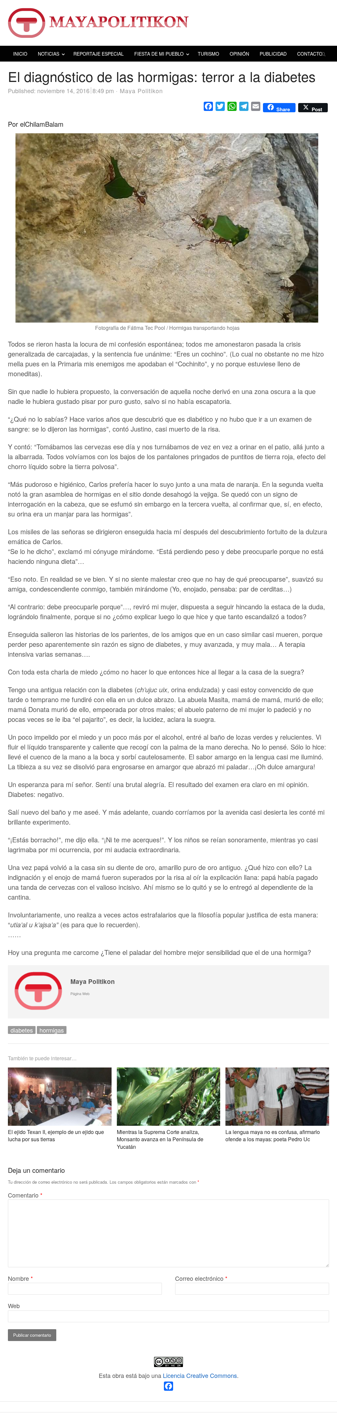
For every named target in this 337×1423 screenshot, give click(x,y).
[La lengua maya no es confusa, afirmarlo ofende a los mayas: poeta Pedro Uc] (277, 1072)
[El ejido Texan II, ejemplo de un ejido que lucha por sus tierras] (60, 1072)
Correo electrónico (201, 1278)
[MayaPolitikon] (168, 23)
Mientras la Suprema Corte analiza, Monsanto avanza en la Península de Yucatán (160, 1139)
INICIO (20, 53)
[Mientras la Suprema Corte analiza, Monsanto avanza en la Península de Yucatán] (168, 1072)
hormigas (51, 1030)
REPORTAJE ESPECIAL (98, 53)
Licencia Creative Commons (200, 1375)
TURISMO (208, 53)
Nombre (20, 1278)
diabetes (22, 1030)
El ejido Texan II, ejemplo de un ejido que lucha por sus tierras (56, 1135)
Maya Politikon (92, 981)
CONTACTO (310, 53)
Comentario (25, 1195)
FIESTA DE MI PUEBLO (159, 53)
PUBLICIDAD (273, 53)
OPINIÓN (239, 53)
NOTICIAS (48, 53)
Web (14, 1305)
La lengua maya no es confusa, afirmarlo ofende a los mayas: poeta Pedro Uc (272, 1135)
